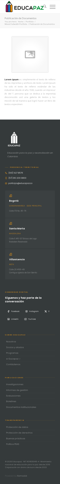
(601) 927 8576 (15, 172)
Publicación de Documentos (20, 18)
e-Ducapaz (12, 358)
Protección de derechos (19, 432)
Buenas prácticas (15, 438)
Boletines (11, 401)
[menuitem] (43, 6)
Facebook (15, 311)
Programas (12, 353)
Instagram (34, 311)
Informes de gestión (17, 390)
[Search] (43, 6)
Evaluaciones (13, 395)
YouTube (32, 319)
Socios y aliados (15, 347)
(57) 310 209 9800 (17, 178)
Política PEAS (12, 444)
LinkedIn (14, 319)
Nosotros (11, 341)
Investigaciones (14, 384)
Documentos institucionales (21, 407)
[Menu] (51, 6)
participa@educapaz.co (20, 183)
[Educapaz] (24, 6)
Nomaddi (22, 475)
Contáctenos (13, 364)
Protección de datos (17, 427)
